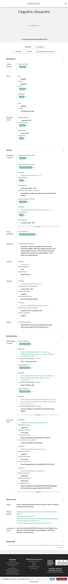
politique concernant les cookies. (38, 579)
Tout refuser (62, 579)
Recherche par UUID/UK (12, 573)
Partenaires (34, 568)
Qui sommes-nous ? (34, 561)
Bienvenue (13, 561)
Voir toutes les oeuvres (15, 545)
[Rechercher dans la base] (22, 514)
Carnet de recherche (34, 566)
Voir (38, 226)
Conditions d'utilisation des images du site (34, 39)
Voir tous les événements (31, 545)
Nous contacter (12, 568)
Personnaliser (34, 581)
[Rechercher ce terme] (27, 67)
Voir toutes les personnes (47, 545)
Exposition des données (12, 570)
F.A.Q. (12, 566)
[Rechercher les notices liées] (41, 175)
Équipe (34, 564)
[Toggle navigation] (66, 3)
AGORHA (33, 3)
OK (53, 579)
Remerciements (12, 564)
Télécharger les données (46, 51)
